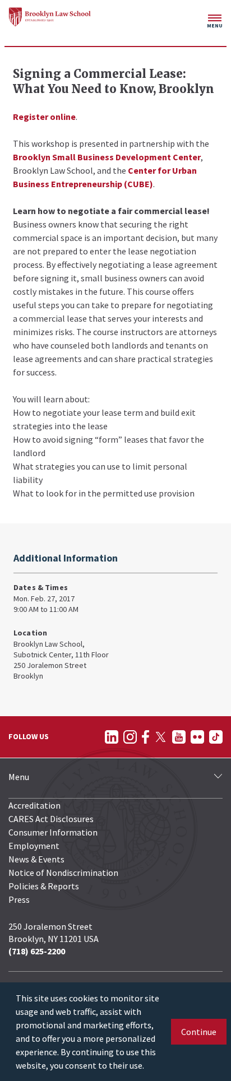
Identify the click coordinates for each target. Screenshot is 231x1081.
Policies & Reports (43, 886)
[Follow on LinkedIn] (111, 737)
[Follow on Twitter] (160, 737)
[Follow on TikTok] (216, 737)
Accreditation (34, 805)
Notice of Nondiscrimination (63, 872)
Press (19, 899)
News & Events (36, 859)
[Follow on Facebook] (145, 737)
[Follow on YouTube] (179, 737)
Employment (33, 845)
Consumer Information (53, 832)
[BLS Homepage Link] (49, 16)
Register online (44, 116)
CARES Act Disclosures (51, 818)
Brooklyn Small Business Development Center (107, 157)
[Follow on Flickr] (197, 737)
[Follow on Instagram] (130, 737)
